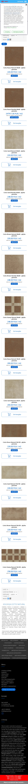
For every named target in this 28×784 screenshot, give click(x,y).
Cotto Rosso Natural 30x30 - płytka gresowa (14, 360)
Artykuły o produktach (8, 686)
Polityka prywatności (8, 679)
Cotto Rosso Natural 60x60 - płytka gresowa (14, 68)
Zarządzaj (7, 31)
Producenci (5, 674)
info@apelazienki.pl (6, 711)
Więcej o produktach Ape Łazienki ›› (14, 782)
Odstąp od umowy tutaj (8, 689)
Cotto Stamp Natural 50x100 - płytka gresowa (14, 568)
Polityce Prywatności (11, 27)
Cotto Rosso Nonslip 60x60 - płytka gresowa (14, 110)
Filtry (4, 44)
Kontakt (4, 677)
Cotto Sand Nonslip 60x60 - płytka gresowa (14, 193)
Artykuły (4, 684)
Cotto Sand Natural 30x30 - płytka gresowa (14, 401)
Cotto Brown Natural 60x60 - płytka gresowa (14, 235)
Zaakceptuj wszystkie (18, 31)
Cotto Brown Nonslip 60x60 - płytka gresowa (14, 276)
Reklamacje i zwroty (7, 683)
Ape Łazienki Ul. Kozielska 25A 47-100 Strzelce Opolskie (7, 704)
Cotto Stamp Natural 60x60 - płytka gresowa (14, 318)
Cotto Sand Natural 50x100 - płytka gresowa (14, 484)
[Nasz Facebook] (2, 713)
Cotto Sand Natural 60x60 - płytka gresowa (14, 151)
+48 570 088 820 (5, 709)
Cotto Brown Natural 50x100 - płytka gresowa (14, 526)
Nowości (4, 672)
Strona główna (6, 671)
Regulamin (4, 676)
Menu (6, 1)
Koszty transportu (7, 681)
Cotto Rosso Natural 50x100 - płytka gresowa (14, 443)
